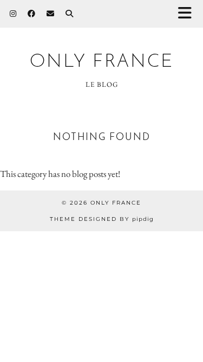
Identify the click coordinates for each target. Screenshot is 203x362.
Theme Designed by (102, 219)
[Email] (51, 13)
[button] (188, 14)
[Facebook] (32, 13)
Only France (102, 62)
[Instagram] (13, 13)
